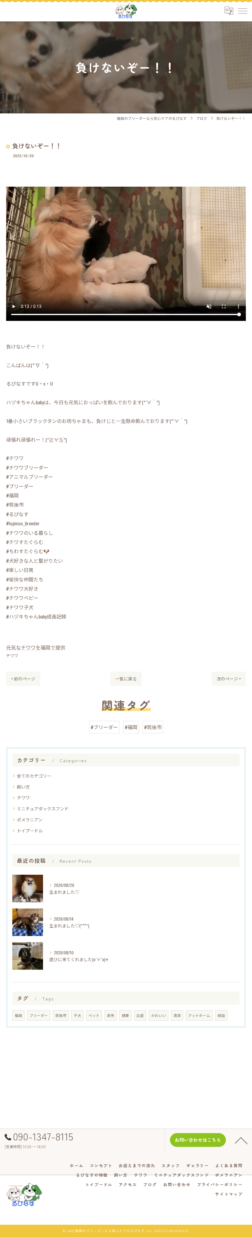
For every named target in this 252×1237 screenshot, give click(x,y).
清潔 (177, 1015)
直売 (110, 1015)
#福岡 (131, 727)
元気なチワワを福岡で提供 (35, 647)
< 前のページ (23, 679)
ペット (94, 1015)
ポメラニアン (29, 819)
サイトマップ (229, 1194)
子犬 (77, 1015)
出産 (140, 1015)
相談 (221, 1015)
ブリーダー (39, 1015)
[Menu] (242, 10)
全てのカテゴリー (34, 775)
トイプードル (30, 830)
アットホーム (199, 1015)
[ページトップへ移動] (241, 1140)
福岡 (18, 1015)
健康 (125, 1015)
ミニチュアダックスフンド (43, 808)
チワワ (12, 655)
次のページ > (229, 679)
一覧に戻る (126, 679)
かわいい (158, 1015)
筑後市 (60, 1015)
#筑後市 (153, 727)
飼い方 (23, 786)
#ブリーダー (104, 727)
